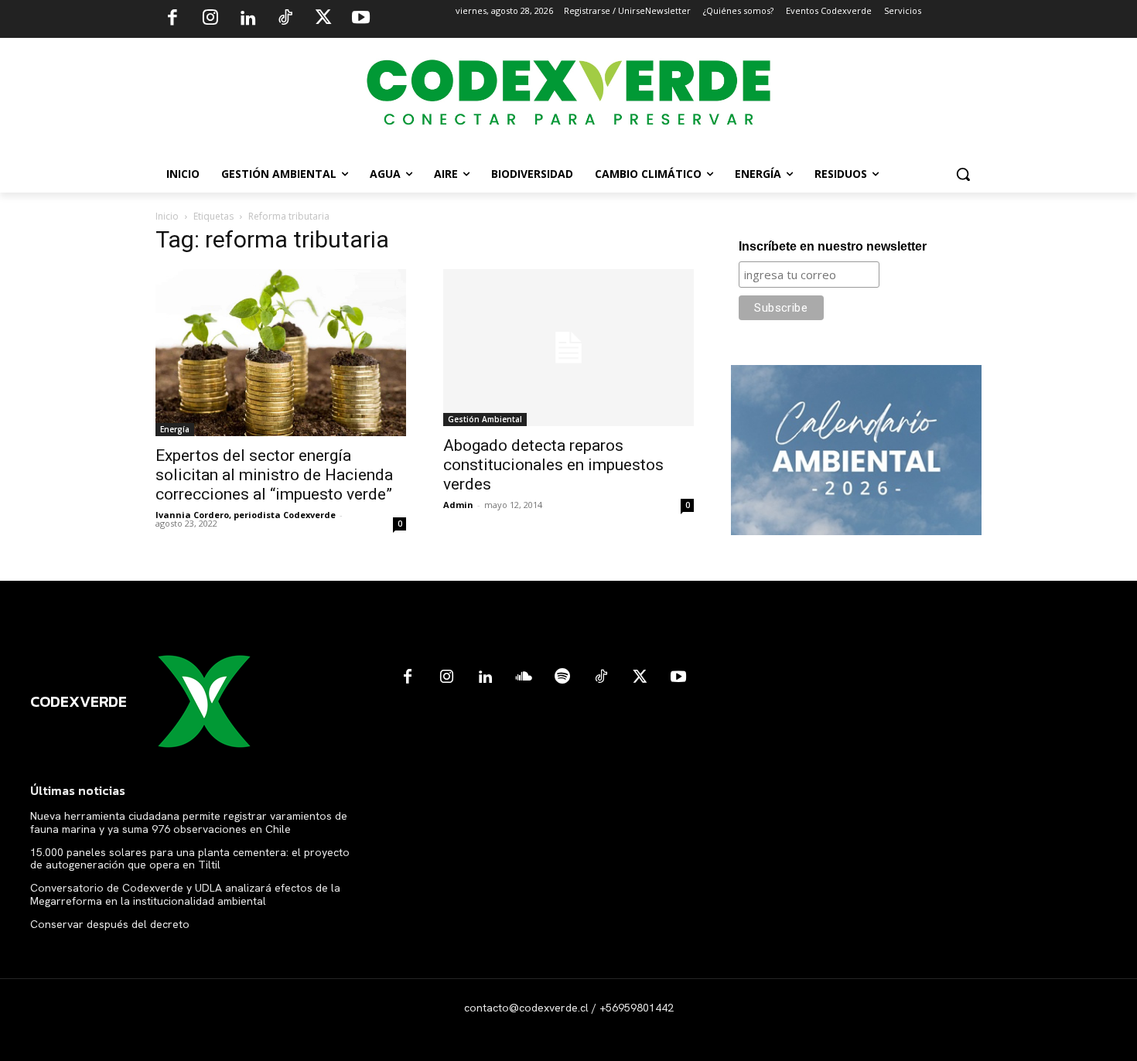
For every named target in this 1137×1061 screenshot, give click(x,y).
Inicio (167, 216)
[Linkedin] (247, 19)
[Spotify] (562, 677)
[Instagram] (210, 19)
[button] (963, 174)
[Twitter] (323, 19)
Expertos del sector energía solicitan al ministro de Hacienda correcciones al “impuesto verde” (274, 474)
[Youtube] (360, 19)
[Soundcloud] (523, 677)
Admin (458, 504)
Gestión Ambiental (485, 419)
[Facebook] (172, 19)
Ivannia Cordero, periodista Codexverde (245, 514)
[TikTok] (285, 19)
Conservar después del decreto (110, 924)
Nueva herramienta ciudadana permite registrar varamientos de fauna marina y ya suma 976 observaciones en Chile (188, 822)
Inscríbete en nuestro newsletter (833, 246)
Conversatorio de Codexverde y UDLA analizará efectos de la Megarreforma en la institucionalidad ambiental (185, 894)
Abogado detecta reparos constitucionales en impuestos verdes (553, 464)
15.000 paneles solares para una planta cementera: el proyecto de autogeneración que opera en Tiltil (190, 858)
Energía (175, 429)
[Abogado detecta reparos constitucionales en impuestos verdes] (568, 347)
